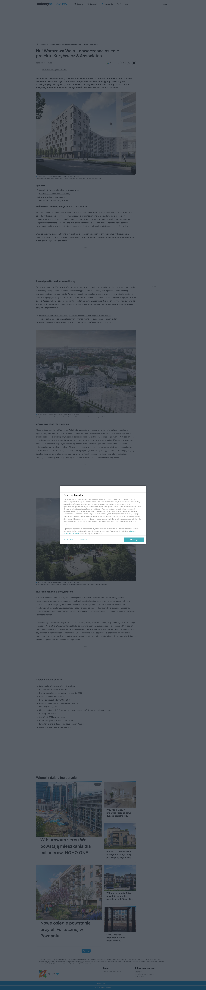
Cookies (76, 533)
